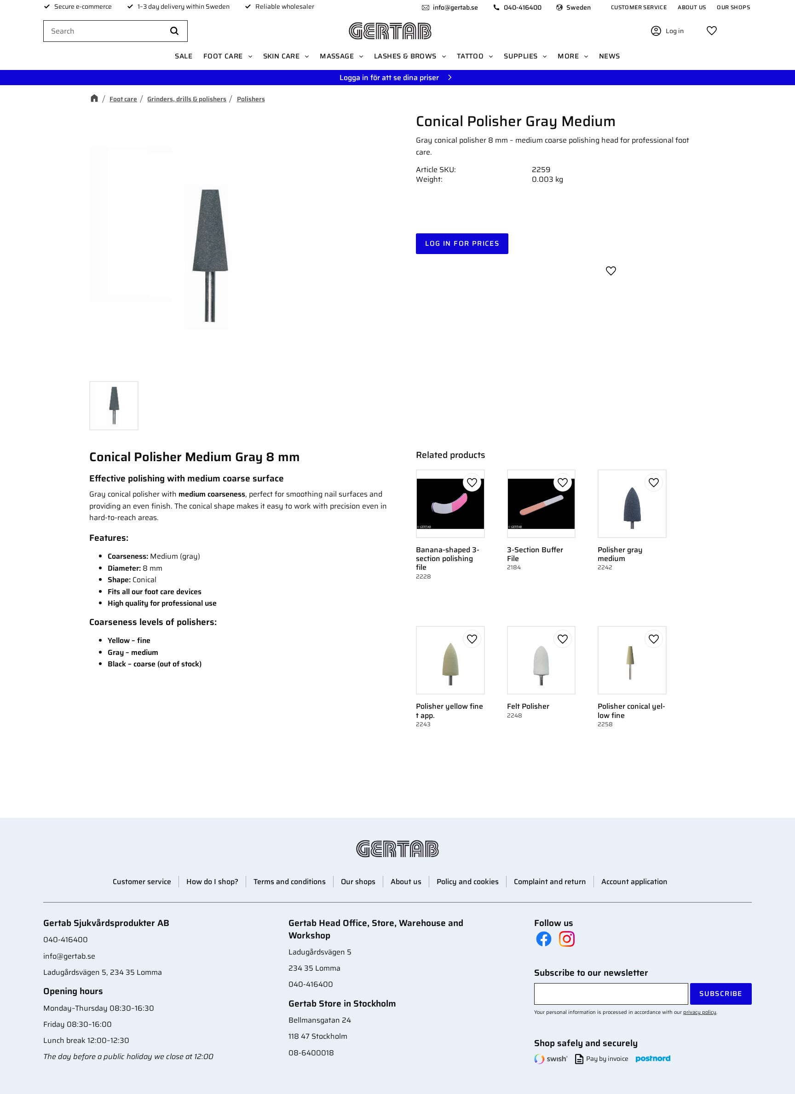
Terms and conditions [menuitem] (289, 881)
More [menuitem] (568, 56)
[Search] (174, 31)
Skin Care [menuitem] (281, 56)
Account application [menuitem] (634, 881)
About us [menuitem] (692, 7)
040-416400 (523, 7)
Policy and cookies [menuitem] (468, 881)
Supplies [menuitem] (520, 56)
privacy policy (699, 1012)
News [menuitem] (609, 56)
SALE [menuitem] (183, 56)
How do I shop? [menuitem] (212, 881)
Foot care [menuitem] (223, 56)
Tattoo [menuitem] (470, 56)
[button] (711, 31)
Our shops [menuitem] (733, 7)
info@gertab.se (455, 7)
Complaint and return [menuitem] (550, 881)
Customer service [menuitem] (639, 7)
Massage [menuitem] (337, 56)
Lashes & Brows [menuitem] (405, 56)
